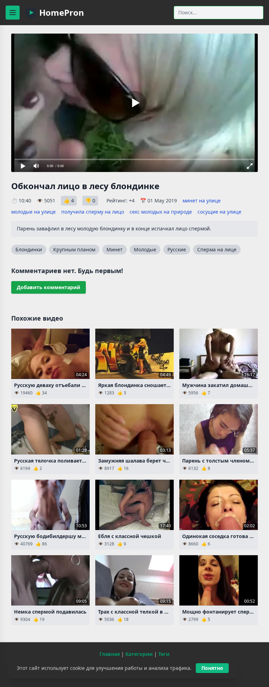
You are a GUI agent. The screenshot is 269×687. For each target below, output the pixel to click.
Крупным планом (74, 249)
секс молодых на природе (161, 211)
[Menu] (13, 13)
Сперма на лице (216, 249)
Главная (109, 654)
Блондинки (28, 249)
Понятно (212, 668)
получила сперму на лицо (92, 211)
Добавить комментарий (48, 287)
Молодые (145, 249)
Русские (176, 249)
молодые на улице (33, 211)
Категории (139, 654)
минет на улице (201, 200)
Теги (164, 654)
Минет (114, 249)
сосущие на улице (219, 211)
